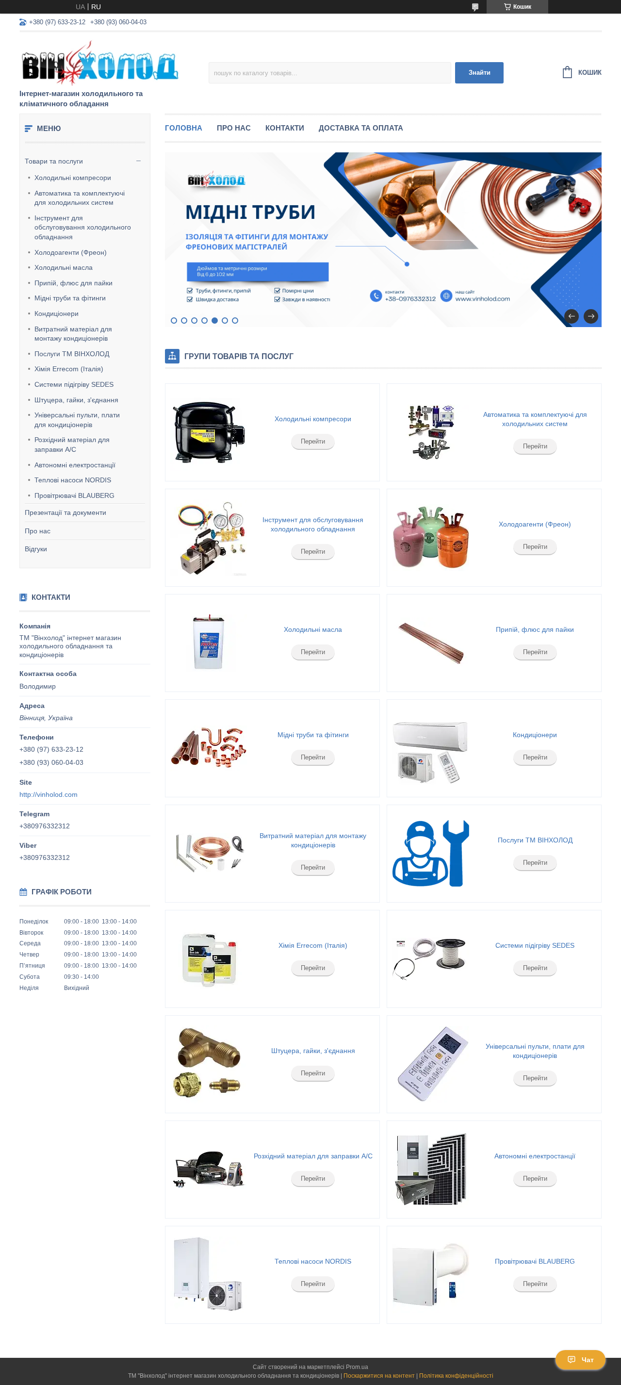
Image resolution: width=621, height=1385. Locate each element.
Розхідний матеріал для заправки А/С (72, 444)
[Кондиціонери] (430, 748)
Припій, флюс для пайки (73, 283)
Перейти (313, 441)
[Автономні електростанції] (430, 1169)
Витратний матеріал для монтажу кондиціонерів (73, 334)
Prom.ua (357, 1367)
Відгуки (36, 549)
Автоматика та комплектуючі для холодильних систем (79, 198)
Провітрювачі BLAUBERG (74, 495)
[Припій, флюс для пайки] (430, 643)
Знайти (479, 72)
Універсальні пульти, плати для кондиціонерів (77, 420)
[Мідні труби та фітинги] (208, 748)
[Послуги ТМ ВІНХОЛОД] (430, 853)
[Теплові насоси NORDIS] (208, 1275)
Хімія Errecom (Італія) (68, 369)
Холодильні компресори (72, 177)
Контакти (284, 128)
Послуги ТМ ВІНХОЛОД (71, 354)
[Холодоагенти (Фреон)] (430, 537)
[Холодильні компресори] (208, 432)
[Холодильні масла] (208, 643)
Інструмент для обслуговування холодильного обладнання (82, 227)
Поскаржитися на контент (379, 1375)
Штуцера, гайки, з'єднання (76, 400)
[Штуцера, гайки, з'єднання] (208, 1064)
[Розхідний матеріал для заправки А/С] (208, 1169)
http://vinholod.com (48, 794)
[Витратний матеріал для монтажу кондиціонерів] (208, 853)
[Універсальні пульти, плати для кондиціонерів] (430, 1064)
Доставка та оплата (361, 128)
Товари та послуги (54, 161)
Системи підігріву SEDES (74, 384)
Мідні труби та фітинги (70, 298)
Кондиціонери (56, 313)
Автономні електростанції (74, 465)
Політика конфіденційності (456, 1375)
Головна (183, 128)
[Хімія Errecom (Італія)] (208, 959)
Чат (588, 1360)
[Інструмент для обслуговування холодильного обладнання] (208, 537)
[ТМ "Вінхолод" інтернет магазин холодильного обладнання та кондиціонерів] (104, 61)
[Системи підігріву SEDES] (430, 959)
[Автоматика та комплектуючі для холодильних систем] (430, 432)
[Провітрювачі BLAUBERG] (430, 1275)
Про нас (37, 531)
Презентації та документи (65, 512)
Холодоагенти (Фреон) (70, 252)
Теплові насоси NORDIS (72, 480)
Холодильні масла (63, 267)
